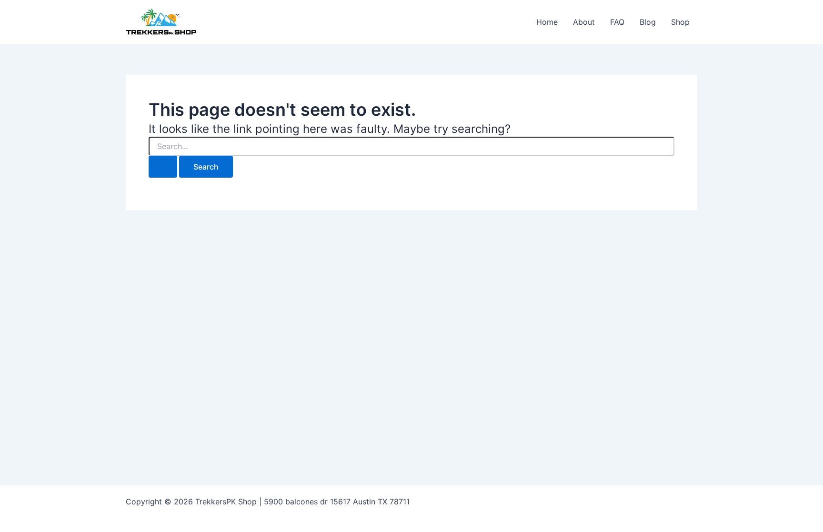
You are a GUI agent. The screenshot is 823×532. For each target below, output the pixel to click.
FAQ (617, 22)
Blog (648, 22)
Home (547, 22)
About (584, 22)
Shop (680, 22)
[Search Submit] (163, 167)
